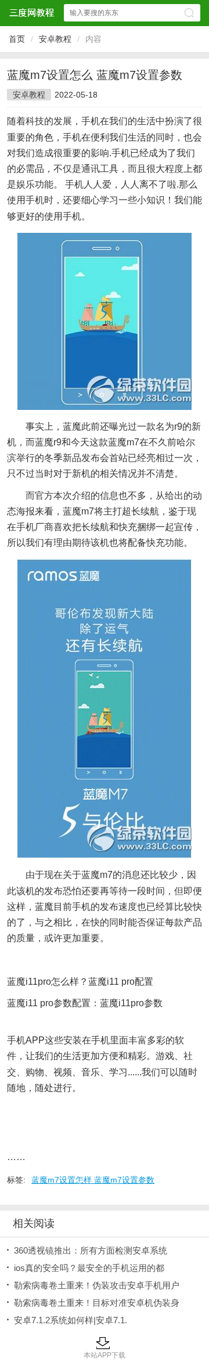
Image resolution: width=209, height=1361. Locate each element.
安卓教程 (55, 39)
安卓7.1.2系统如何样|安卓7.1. (70, 1320)
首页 (17, 39)
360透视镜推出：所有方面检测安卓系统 (90, 1250)
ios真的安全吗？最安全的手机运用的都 (89, 1268)
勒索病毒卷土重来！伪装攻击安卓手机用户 (96, 1285)
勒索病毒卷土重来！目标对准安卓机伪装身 (96, 1303)
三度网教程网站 (31, 12)
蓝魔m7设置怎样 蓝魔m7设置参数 (92, 1179)
